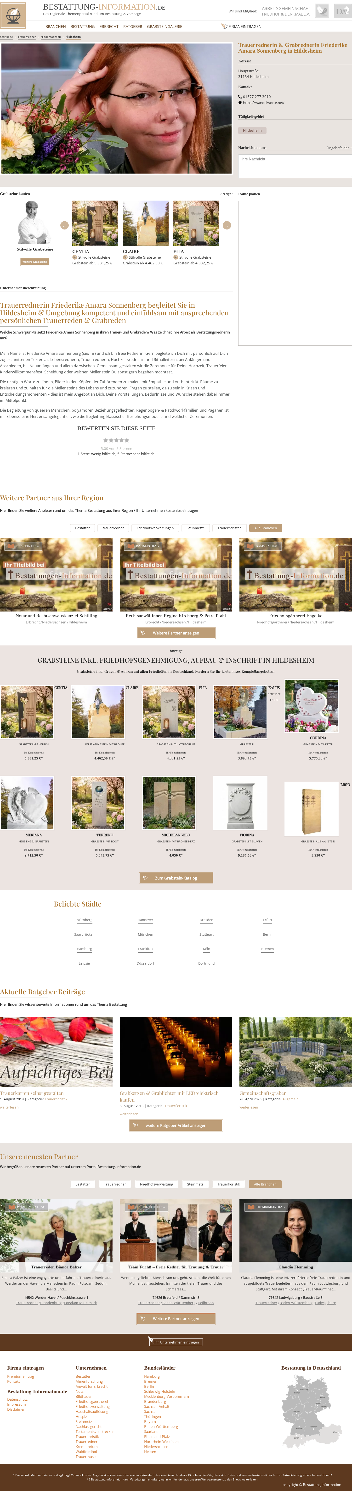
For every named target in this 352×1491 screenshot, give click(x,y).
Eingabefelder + (339, 147)
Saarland (151, 1431)
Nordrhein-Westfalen (161, 1441)
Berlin (268, 934)
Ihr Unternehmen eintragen (176, 1342)
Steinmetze (196, 528)
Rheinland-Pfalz (157, 1436)
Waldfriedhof (86, 1451)
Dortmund (206, 963)
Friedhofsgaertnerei (92, 1401)
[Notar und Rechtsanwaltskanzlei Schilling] (56, 575)
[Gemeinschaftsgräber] (295, 1052)
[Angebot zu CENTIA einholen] (27, 712)
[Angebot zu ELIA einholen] (169, 712)
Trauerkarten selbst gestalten (32, 1093)
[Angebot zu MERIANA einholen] (27, 803)
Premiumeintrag (31, 1207)
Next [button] (227, 225)
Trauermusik (86, 1456)
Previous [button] (64, 225)
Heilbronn (206, 1302)
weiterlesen (9, 1107)
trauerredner (113, 528)
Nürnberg (84, 920)
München (145, 934)
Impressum (16, 1404)
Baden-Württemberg (178, 1302)
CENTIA (80, 251)
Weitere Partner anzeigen (176, 1318)
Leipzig (84, 963)
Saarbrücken (84, 934)
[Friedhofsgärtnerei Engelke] (295, 575)
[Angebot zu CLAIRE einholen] (98, 712)
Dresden (206, 920)
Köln (206, 948)
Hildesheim (73, 37)
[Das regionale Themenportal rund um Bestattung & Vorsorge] (13, 15)
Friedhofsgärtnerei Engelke (295, 615)
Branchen (55, 26)
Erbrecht (109, 26)
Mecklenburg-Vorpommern (166, 1396)
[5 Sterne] (127, 440)
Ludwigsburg (325, 1302)
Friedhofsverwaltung (156, 1184)
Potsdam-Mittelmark (80, 1302)
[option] (95, 235)
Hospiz (81, 1416)
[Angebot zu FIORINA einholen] (240, 803)
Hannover (145, 920)
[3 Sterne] (116, 440)
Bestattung (83, 26)
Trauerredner (27, 37)
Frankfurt (145, 948)
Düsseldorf (145, 963)
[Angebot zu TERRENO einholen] (98, 803)
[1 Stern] (105, 440)
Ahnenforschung (89, 1381)
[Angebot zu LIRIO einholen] (311, 809)
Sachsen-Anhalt (156, 1406)
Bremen (267, 948)
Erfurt (267, 920)
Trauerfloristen (230, 528)
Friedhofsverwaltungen (155, 528)
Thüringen (152, 1416)
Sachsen (151, 1411)
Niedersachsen (51, 37)
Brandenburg (51, 1302)
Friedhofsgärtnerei (272, 622)
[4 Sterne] (121, 440)
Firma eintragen (245, 26)
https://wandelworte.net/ (263, 102)
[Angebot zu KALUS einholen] (240, 712)
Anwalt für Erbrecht (92, 1386)
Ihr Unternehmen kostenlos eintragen (167, 510)
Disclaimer (16, 1409)
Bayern (150, 1421)
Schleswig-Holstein (159, 1391)
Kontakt (13, 1381)
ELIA (178, 251)
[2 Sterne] (111, 440)
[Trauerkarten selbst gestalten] (56, 1052)
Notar (80, 1391)
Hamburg (84, 948)
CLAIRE (131, 251)
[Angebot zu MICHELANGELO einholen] (169, 803)
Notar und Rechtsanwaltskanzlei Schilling (56, 615)
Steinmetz (195, 1184)
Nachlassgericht (89, 1426)
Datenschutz (17, 1399)
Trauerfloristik (56, 1099)
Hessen (150, 1451)
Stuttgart (206, 934)
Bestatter (82, 528)
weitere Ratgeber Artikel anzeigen (176, 1125)
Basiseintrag (27, 546)
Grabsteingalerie (164, 26)
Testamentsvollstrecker (95, 1431)
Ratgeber (132, 26)
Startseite (6, 37)
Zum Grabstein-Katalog (176, 878)
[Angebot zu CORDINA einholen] (311, 706)
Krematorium (87, 1446)
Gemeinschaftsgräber (262, 1093)
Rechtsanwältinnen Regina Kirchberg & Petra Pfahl (176, 615)
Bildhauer (84, 1396)
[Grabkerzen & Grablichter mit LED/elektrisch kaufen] (176, 1052)
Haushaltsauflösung (92, 1411)
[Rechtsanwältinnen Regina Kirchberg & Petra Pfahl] (176, 575)
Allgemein (291, 1099)
